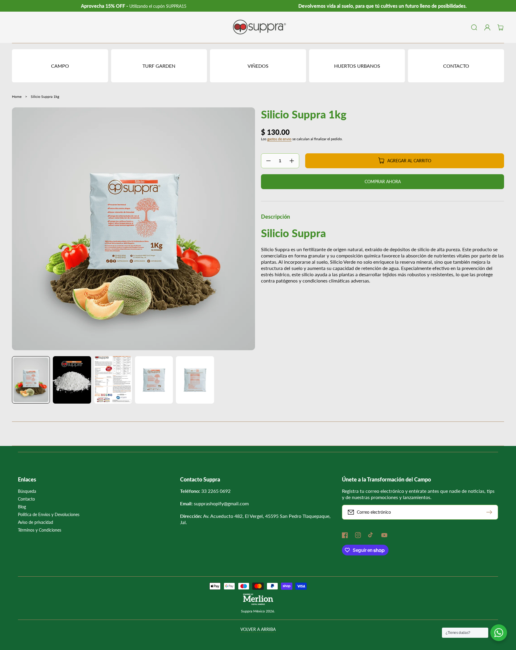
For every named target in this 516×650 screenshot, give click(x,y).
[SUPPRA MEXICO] (258, 27)
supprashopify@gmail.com (221, 503)
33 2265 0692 (216, 491)
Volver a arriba (258, 629)
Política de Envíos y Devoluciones (48, 514)
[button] (474, 27)
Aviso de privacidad (35, 522)
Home (17, 96)
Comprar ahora (383, 181)
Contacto (26, 498)
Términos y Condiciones (39, 529)
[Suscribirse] (490, 512)
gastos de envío (279, 139)
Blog (22, 506)
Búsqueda (27, 491)
